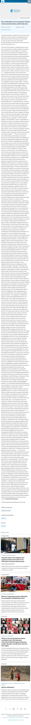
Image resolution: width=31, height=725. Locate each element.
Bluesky (21, 709)
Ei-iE (2, 1)
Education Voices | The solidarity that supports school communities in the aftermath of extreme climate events (15, 553)
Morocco (4, 518)
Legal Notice (10, 720)
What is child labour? (15, 681)
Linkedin (25, 709)
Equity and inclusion (6, 510)
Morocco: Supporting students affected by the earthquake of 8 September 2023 (15, 593)
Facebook (6, 709)
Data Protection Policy (18, 720)
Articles (3, 526)
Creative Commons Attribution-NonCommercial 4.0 (13, 717)
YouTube (14, 709)
